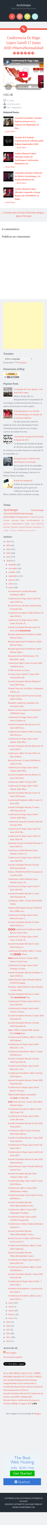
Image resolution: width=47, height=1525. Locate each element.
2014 (8, 1341)
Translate (22, 362)
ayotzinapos (9, 516)
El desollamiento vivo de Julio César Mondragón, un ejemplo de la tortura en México (28, 414)
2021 (8, 557)
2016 (8, 1333)
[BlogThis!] (7, 94)
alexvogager (13, 104)
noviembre (13, 568)
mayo (11, 1303)
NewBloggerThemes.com (24, 1507)
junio (11, 587)
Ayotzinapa (23, 5)
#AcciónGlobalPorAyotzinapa (18, 513)
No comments (14, 107)
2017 (8, 1329)
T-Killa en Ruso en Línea (18, 670)
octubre (12, 572)
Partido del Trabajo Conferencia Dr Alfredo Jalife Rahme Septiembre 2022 (29, 140)
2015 (8, 1337)
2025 (8, 541)
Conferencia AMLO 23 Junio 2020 (22, 782)
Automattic (19, 1504)
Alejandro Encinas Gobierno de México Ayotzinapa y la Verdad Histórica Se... (28, 176)
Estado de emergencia (23, 480)
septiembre (14, 576)
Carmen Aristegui (10, 520)
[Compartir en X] (9, 94)
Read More (10, 131)
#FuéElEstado (22, 530)
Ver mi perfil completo (13, 1357)
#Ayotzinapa (37, 509)
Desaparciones (22, 517)
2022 (8, 553)
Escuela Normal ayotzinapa (30, 527)
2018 (8, 1326)
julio (11, 583)
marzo (11, 1310)
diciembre (13, 564)
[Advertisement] (23, 325)
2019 (8, 1322)
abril (11, 1306)
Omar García (31, 530)
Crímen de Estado (37, 517)
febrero (12, 1314)
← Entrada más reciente (13, 212)
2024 (8, 545)
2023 (8, 549)
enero (11, 1318)
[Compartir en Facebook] (11, 94)
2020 (8, 560)
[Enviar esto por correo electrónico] (4, 94)
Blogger (37, 1413)
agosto (12, 580)
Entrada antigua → (36, 212)
